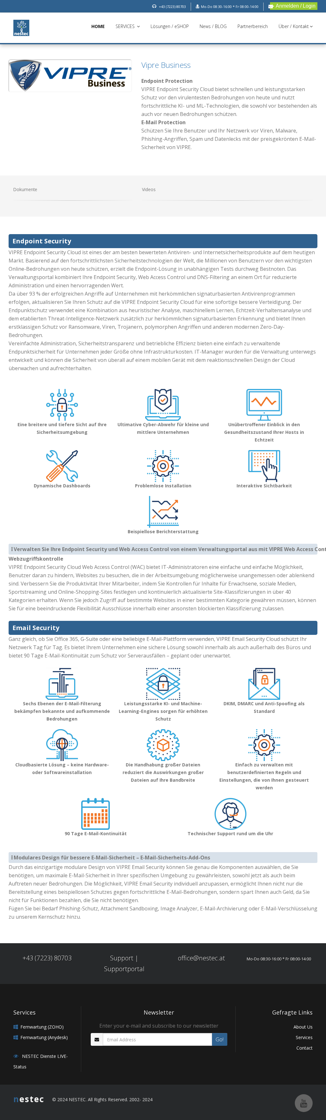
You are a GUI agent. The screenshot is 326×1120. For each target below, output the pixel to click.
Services (304, 1037)
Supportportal (124, 969)
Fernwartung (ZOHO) (42, 1027)
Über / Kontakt (294, 26)
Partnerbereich (252, 26)
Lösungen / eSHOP (170, 26)
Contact (304, 1048)
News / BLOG (213, 26)
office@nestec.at (201, 958)
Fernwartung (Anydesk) (44, 1037)
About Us (303, 1027)
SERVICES (126, 26)
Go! (219, 1039)
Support (121, 958)
